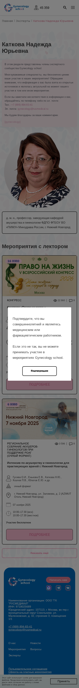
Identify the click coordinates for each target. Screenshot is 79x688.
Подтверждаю (39, 370)
